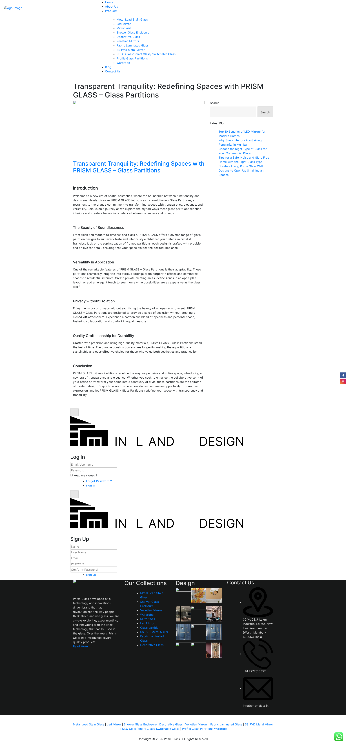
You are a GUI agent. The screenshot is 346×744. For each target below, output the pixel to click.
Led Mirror (124, 24)
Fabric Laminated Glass (132, 45)
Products (111, 11)
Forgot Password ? (99, 481)
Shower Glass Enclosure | (141, 724)
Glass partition (150, 627)
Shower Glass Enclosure (133, 32)
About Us (111, 6)
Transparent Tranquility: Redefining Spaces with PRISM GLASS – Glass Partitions (138, 167)
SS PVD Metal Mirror (131, 50)
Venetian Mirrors (128, 41)
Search (214, 103)
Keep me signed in (86, 475)
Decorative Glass (128, 37)
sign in (91, 485)
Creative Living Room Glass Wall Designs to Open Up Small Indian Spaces (241, 170)
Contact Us (113, 71)
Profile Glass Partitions (132, 58)
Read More (80, 646)
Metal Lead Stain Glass (132, 19)
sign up (91, 574)
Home (109, 2)
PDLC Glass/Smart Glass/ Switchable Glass (146, 54)
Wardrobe (123, 63)
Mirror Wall (124, 28)
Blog (108, 67)
